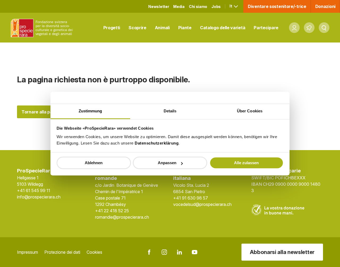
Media (179, 6)
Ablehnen (94, 162)
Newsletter (158, 6)
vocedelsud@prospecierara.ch (202, 204)
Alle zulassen (246, 162)
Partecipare (266, 27)
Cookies (94, 252)
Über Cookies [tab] (249, 111)
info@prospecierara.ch (39, 197)
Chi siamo (198, 6)
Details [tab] (170, 111)
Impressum (27, 252)
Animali (162, 27)
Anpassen (167, 162)
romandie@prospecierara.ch (122, 217)
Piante (185, 27)
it (231, 6)
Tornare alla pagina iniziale (49, 112)
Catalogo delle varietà (222, 27)
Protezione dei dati (62, 252)
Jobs (216, 6)
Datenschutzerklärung (156, 143)
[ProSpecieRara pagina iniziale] (43, 27)
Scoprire (137, 27)
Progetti (111, 27)
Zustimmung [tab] (90, 111)
